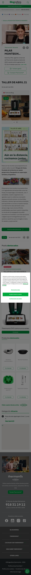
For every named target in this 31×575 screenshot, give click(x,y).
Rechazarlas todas (15, 289)
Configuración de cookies (15, 298)
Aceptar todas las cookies (15, 294)
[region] (15, 287)
